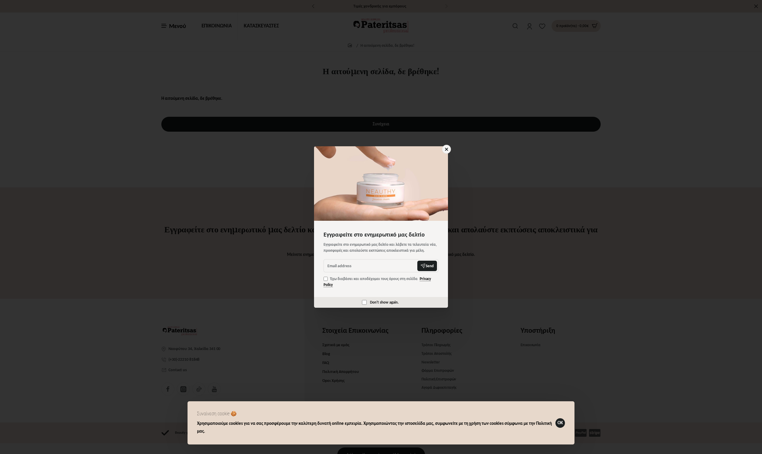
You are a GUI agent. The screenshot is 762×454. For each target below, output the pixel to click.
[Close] (446, 149)
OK (560, 422)
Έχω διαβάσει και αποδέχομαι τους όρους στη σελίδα (377, 281)
